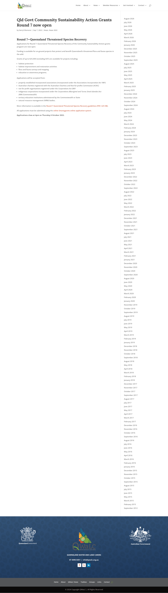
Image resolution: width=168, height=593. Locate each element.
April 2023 (128, 162)
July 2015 (127, 489)
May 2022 (128, 203)
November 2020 (130, 267)
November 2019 (130, 305)
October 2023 (129, 143)
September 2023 (131, 146)
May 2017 (128, 410)
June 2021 (128, 241)
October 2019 (129, 308)
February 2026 (130, 41)
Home (78, 5)
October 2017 (129, 391)
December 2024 (130, 94)
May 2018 (128, 365)
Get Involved (128, 5)
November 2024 (130, 98)
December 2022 (130, 177)
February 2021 (130, 256)
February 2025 (130, 86)
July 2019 (127, 320)
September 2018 (131, 357)
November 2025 (130, 52)
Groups (92, 582)
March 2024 (129, 124)
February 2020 (130, 297)
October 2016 (129, 433)
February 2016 (130, 463)
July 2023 (127, 154)
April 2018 (128, 369)
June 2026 (128, 26)
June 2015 (128, 493)
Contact (141, 5)
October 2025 (129, 56)
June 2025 (128, 71)
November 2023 (130, 139)
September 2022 (131, 188)
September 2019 (131, 312)
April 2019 (128, 331)
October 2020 (129, 271)
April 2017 (128, 414)
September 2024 (131, 105)
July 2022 (127, 195)
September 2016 (131, 436)
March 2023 (129, 165)
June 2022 (128, 199)
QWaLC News (73, 582)
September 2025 (131, 60)
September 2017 (131, 395)
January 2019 (129, 342)
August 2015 (129, 485)
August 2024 (129, 109)
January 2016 (129, 467)
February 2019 (130, 339)
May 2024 (128, 120)
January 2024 (129, 131)
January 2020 (129, 301)
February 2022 (130, 210)
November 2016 (130, 429)
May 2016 (128, 451)
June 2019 (128, 323)
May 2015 (128, 497)
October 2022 (129, 184)
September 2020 (131, 275)
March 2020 (129, 293)
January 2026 (129, 45)
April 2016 (128, 455)
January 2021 (129, 259)
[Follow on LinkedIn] (88, 565)
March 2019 (129, 335)
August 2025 (129, 64)
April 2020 (128, 290)
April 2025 (128, 79)
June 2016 (128, 448)
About (85, 5)
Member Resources (110, 5)
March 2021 (129, 252)
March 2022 (129, 207)
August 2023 (129, 150)
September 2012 (131, 508)
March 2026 (129, 37)
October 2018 (129, 354)
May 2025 (128, 75)
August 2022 (129, 192)
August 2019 (129, 316)
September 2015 (131, 482)
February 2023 (130, 169)
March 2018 (129, 372)
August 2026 (129, 18)
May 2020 (128, 286)
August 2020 (129, 278)
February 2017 (130, 421)
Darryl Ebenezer (25, 30)
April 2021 (128, 248)
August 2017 (129, 399)
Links (99, 582)
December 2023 (130, 135)
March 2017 (129, 418)
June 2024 (128, 116)
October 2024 (129, 101)
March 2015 (129, 500)
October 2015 (129, 478)
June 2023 (128, 158)
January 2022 (129, 214)
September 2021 (131, 229)
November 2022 (130, 180)
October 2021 (129, 226)
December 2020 (130, 263)
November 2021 (130, 222)
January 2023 (129, 173)
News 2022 (53, 30)
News (95, 5)
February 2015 (130, 504)
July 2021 (127, 237)
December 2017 (130, 384)
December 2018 (130, 346)
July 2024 (127, 113)
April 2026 (128, 34)
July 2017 (127, 403)
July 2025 (127, 67)
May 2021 (128, 244)
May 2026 (128, 30)
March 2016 (129, 459)
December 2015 (130, 470)
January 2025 (129, 90)
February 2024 (130, 128)
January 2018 (129, 380)
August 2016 (129, 440)
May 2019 (128, 327)
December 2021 (130, 218)
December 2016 (130, 425)
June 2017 (128, 406)
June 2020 (128, 282)
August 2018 (129, 361)
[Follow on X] (84, 565)
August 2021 (129, 233)
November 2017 (130, 387)
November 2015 (130, 474)
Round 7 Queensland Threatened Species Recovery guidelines (77, 106)
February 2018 (130, 376)
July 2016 (127, 444)
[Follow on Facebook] (79, 565)
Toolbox (84, 582)
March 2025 (129, 82)
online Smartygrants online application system (72, 110)
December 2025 (130, 49)
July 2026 (127, 22)
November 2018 (130, 350)
